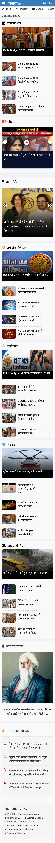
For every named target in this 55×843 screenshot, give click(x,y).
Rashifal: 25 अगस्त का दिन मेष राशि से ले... (29, 319)
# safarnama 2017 (13, 818)
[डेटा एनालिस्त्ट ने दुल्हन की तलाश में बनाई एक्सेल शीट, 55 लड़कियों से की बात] (9, 488)
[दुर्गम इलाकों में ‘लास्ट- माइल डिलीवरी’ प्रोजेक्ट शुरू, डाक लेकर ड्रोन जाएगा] (27, 461)
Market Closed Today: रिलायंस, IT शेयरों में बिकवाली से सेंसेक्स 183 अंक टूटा (29, 786)
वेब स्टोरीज (12, 182)
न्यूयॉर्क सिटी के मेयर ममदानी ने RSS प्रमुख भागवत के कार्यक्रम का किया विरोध (28, 759)
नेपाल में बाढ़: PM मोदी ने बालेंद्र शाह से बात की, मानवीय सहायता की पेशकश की (28, 746)
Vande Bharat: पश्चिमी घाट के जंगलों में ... (29, 588)
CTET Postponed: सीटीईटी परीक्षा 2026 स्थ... (27, 373)
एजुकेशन (12, 346)
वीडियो (11, 121)
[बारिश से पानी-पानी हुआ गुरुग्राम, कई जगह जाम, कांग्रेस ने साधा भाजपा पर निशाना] (27, 563)
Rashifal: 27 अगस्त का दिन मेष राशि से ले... (25, 275)
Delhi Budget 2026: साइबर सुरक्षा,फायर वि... (29, 66)
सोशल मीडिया (15, 546)
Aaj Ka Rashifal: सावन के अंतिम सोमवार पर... (30, 333)
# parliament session (28, 814)
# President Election (15, 833)
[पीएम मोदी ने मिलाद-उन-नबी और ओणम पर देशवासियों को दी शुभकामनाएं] (9, 291)
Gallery (23, 9)
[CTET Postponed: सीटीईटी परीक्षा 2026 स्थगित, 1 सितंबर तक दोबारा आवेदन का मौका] (27, 363)
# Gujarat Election (34, 818)
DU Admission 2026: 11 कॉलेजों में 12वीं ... (30, 431)
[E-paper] (45, 3)
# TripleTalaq (11, 829)
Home (8, 9)
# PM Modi (10, 825)
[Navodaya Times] (16, 3)
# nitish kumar (27, 829)
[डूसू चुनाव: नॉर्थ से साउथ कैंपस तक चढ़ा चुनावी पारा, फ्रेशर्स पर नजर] (9, 389)
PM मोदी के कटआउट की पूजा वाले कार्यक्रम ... (29, 617)
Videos (39, 9)
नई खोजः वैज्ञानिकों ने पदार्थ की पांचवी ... (28, 504)
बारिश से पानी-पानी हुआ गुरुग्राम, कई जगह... (26, 573)
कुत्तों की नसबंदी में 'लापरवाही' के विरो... (27, 631)
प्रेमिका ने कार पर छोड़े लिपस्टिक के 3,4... (28, 603)
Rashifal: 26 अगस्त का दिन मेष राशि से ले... (29, 304)
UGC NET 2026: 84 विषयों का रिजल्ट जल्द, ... (31, 403)
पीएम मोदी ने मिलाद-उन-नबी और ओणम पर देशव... (31, 290)
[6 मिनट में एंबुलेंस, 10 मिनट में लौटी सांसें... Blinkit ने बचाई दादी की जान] (9, 533)
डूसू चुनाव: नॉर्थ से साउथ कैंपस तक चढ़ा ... (28, 389)
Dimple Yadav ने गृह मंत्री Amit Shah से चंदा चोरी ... (27, 157)
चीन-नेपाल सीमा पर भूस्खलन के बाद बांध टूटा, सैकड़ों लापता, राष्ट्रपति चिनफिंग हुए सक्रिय (30, 773)
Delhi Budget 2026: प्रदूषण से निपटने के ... (28, 94)
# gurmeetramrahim (27, 825)
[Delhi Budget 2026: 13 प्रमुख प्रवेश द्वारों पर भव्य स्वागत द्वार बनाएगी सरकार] (27, 40)
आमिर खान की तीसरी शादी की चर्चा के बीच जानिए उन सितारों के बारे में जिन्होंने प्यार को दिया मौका (25, 226)
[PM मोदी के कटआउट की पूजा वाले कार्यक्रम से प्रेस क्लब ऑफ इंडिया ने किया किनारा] (9, 618)
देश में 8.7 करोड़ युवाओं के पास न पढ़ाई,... (28, 417)
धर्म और (16, 247)
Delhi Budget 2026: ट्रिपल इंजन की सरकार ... (31, 108)
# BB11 (32, 822)
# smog (23, 822)
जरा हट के (12, 444)
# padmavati (11, 822)
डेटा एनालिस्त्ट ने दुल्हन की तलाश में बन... (26, 489)
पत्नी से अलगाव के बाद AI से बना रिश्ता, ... (28, 518)
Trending (17, 731)
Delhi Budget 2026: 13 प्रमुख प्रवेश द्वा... (24, 50)
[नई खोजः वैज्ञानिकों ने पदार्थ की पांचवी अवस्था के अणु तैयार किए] (9, 505)
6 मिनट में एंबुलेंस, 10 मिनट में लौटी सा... (27, 532)
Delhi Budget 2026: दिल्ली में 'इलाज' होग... (28, 80)
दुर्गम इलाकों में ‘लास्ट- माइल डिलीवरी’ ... (24, 472)
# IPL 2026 (10, 814)
